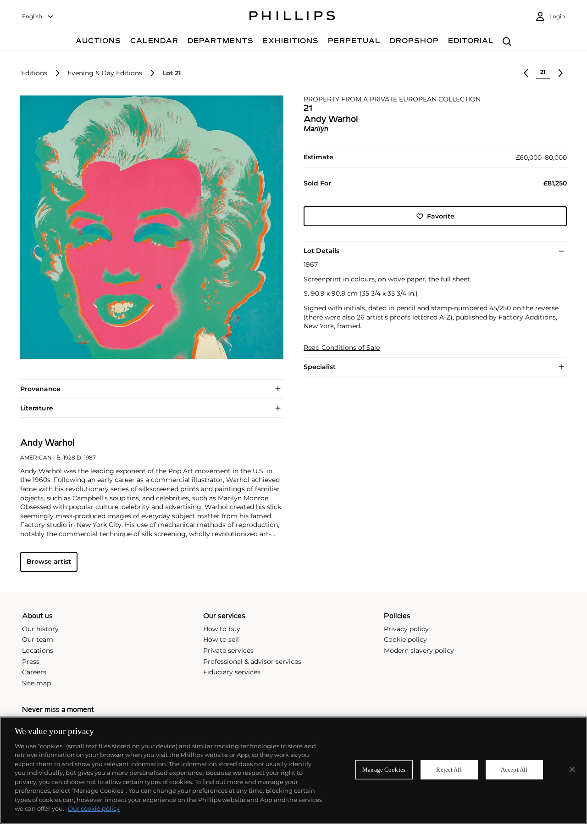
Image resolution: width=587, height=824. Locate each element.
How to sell (221, 639)
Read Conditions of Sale (342, 348)
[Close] (572, 769)
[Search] (506, 42)
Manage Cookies (383, 769)
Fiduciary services (231, 672)
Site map (36, 683)
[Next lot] (560, 73)
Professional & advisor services (252, 661)
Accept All (514, 769)
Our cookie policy (94, 808)
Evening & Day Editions (104, 73)
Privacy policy (406, 629)
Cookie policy (405, 639)
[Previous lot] (526, 73)
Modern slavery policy (419, 650)
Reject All (448, 769)
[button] (149, 227)
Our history (40, 629)
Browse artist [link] (49, 561)
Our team (37, 639)
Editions (34, 73)
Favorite (440, 216)
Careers (34, 672)
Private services (228, 650)
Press (30, 661)
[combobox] (38, 17)
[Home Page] (292, 17)
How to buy (221, 629)
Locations (37, 650)
